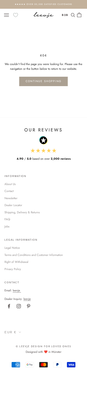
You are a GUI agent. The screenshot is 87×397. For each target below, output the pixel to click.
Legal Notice (12, 248)
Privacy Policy (12, 269)
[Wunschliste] (15, 15)
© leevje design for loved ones (43, 346)
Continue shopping (43, 81)
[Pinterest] (28, 306)
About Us (10, 184)
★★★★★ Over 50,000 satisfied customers (43, 4)
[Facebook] (9, 306)
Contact (9, 191)
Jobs (6, 226)
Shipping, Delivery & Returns (22, 212)
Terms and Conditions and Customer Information (33, 255)
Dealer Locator (13, 205)
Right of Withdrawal (16, 262)
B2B (65, 15)
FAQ (7, 219)
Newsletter (10, 198)
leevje (16, 290)
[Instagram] (18, 306)
